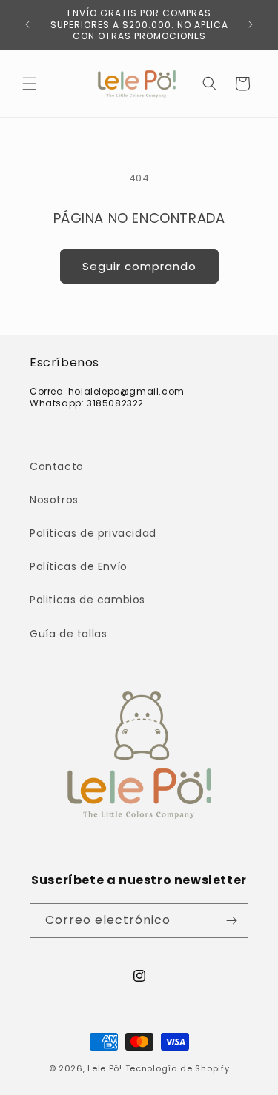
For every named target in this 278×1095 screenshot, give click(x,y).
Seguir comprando (139, 266)
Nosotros (54, 499)
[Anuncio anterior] (27, 24)
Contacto (57, 466)
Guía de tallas (68, 633)
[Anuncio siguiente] (250, 24)
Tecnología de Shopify (177, 1068)
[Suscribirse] (231, 920)
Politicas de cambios (87, 599)
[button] (29, 83)
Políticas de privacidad (93, 533)
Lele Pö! (104, 1068)
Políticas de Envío (79, 566)
